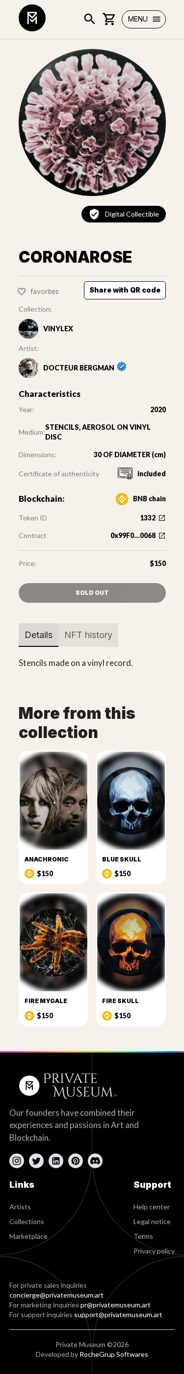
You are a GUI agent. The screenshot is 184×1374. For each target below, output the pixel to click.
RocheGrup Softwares (113, 1354)
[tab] (38, 635)
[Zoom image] (92, 122)
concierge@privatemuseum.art (56, 1295)
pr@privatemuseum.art (115, 1304)
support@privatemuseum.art (118, 1314)
